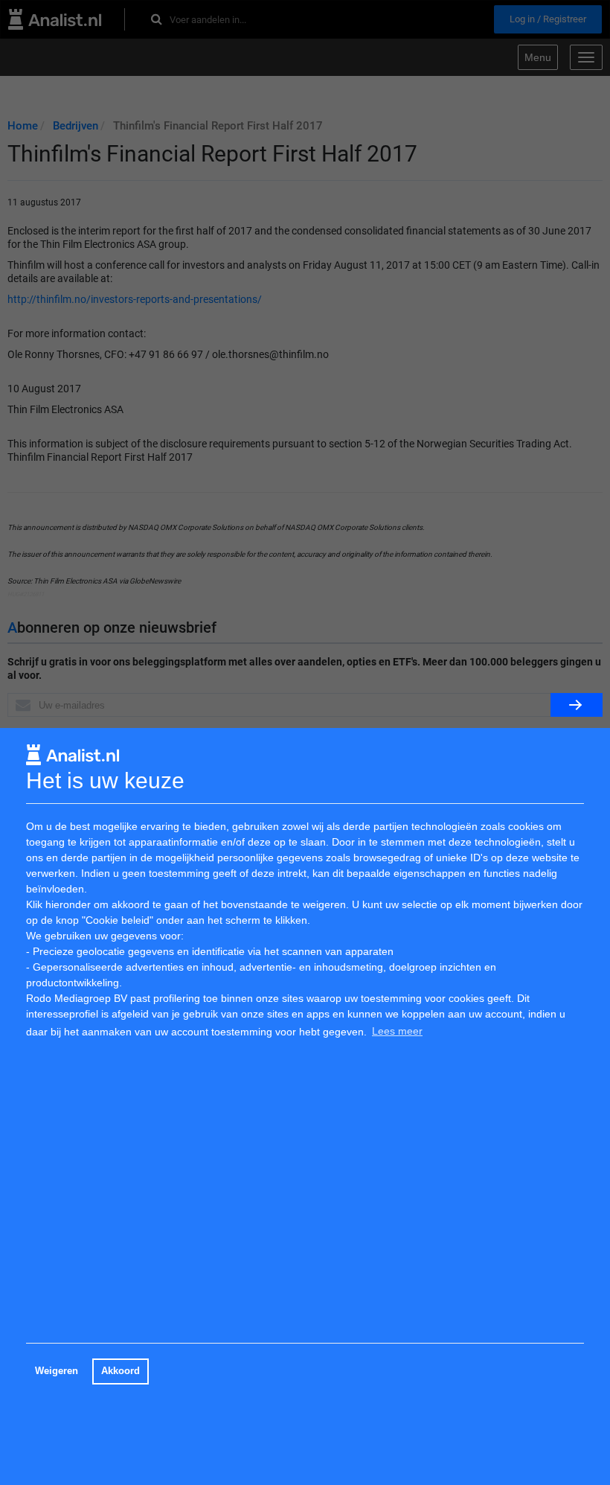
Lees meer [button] (397, 1031)
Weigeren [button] (56, 1371)
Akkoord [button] (120, 1371)
